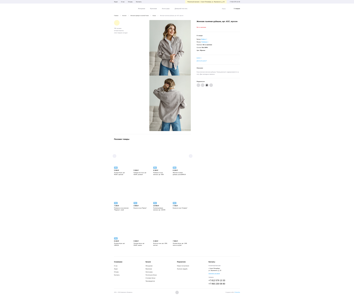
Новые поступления (183, 266)
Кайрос (203, 39)
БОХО (198, 58)
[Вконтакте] (177, 292)
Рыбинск (204, 42)
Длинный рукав (201, 61)
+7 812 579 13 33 (235, 1)
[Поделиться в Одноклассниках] (202, 85)
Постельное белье (151, 275)
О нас (123, 1)
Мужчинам (149, 269)
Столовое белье (150, 278)
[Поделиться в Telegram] (211, 85)
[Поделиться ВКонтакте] (198, 85)
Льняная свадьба (182, 269)
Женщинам (149, 266)
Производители (150, 281)
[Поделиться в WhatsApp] (207, 85)
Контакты (139, 1)
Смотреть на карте (214, 273)
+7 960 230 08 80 (217, 284)
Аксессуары (149, 272)
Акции (116, 1)
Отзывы (130, 1)
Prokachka (237, 292)
